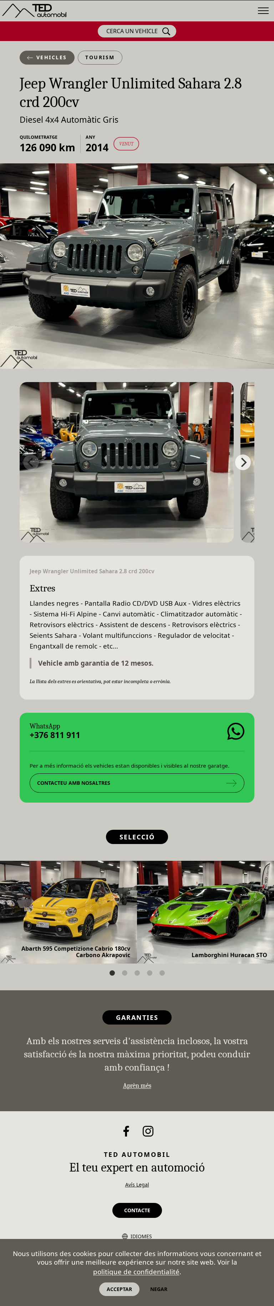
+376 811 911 (55, 735)
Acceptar (119, 1289)
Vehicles (51, 57)
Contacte (137, 1210)
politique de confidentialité (136, 1271)
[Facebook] (126, 1131)
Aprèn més (137, 1085)
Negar (158, 1289)
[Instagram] (148, 1131)
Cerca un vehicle (132, 31)
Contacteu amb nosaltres (73, 782)
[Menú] (263, 10)
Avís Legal (137, 1184)
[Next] (243, 462)
